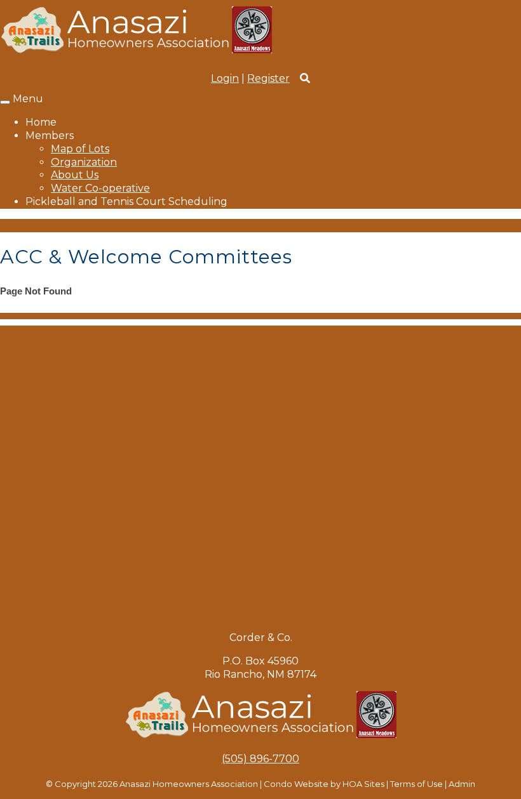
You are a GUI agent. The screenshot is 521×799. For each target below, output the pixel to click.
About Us (74, 175)
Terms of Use (416, 784)
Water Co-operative (100, 188)
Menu (28, 99)
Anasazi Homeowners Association (188, 784)
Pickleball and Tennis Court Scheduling (126, 201)
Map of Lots (80, 149)
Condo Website (296, 784)
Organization (84, 162)
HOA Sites (363, 784)
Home (41, 122)
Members (49, 135)
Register (268, 78)
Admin (462, 784)
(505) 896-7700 (260, 759)
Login (225, 78)
